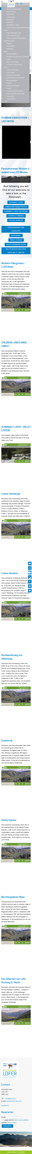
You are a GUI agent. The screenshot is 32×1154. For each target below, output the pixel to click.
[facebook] (30, 581)
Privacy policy (11, 1122)
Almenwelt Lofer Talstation (16, 211)
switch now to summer (16, 1152)
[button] (16, 1139)
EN (21, 3)
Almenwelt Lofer (16, 202)
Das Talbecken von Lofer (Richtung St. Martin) (16, 250)
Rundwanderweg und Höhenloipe (16, 229)
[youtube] (30, 590)
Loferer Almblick (16, 220)
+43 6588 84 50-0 (10, 1099)
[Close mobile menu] (2, 4)
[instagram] (30, 586)
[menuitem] (14, 9)
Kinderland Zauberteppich (16, 207)
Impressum (5, 1105)
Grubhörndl (16, 235)
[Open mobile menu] (2, 1)
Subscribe (7, 1126)
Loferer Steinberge (16, 216)
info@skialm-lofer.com (13, 1101)
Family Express (16, 240)
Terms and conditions (21, 1120)
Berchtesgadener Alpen (16, 244)
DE (17, 3)
